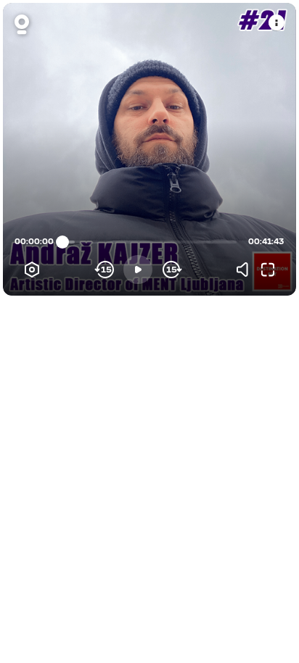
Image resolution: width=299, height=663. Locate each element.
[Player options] (32, 270)
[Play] (137, 269)
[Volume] (246, 269)
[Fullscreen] (267, 269)
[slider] (62, 242)
